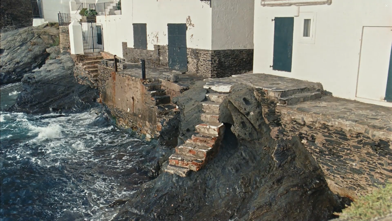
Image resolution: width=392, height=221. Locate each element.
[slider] (195, 219)
